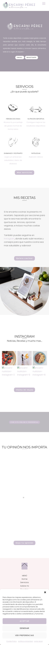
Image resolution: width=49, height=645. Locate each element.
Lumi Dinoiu (24, 481)
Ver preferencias (24, 635)
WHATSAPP (31, 57)
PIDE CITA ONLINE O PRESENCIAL (25, 422)
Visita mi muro (24, 390)
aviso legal (38, 641)
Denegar (24, 628)
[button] (45, 592)
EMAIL (19, 57)
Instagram (9, 238)
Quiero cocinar (24, 258)
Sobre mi (24, 586)
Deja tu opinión (24, 543)
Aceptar (24, 621)
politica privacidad (25, 641)
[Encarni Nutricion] (19, 7)
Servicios (24, 582)
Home (24, 579)
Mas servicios (24, 172)
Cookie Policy (11, 641)
